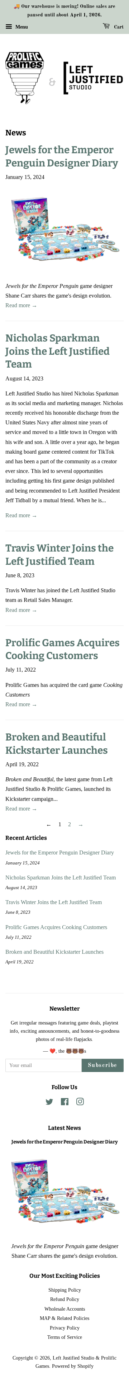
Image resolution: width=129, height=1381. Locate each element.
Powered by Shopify (73, 1366)
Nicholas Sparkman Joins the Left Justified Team (57, 351)
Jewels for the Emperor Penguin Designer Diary (59, 852)
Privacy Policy (65, 1328)
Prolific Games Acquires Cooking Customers (56, 927)
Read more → (21, 305)
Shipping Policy (64, 1290)
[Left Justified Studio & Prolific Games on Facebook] (65, 1103)
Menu (21, 26)
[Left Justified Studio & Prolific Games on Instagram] (80, 1103)
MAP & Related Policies (64, 1318)
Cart (118, 27)
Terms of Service (64, 1337)
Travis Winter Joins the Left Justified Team (53, 902)
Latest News (64, 1128)
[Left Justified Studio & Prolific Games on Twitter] (49, 1103)
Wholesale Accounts (64, 1309)
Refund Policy (64, 1299)
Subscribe (103, 1065)
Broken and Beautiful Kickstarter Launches (54, 952)
